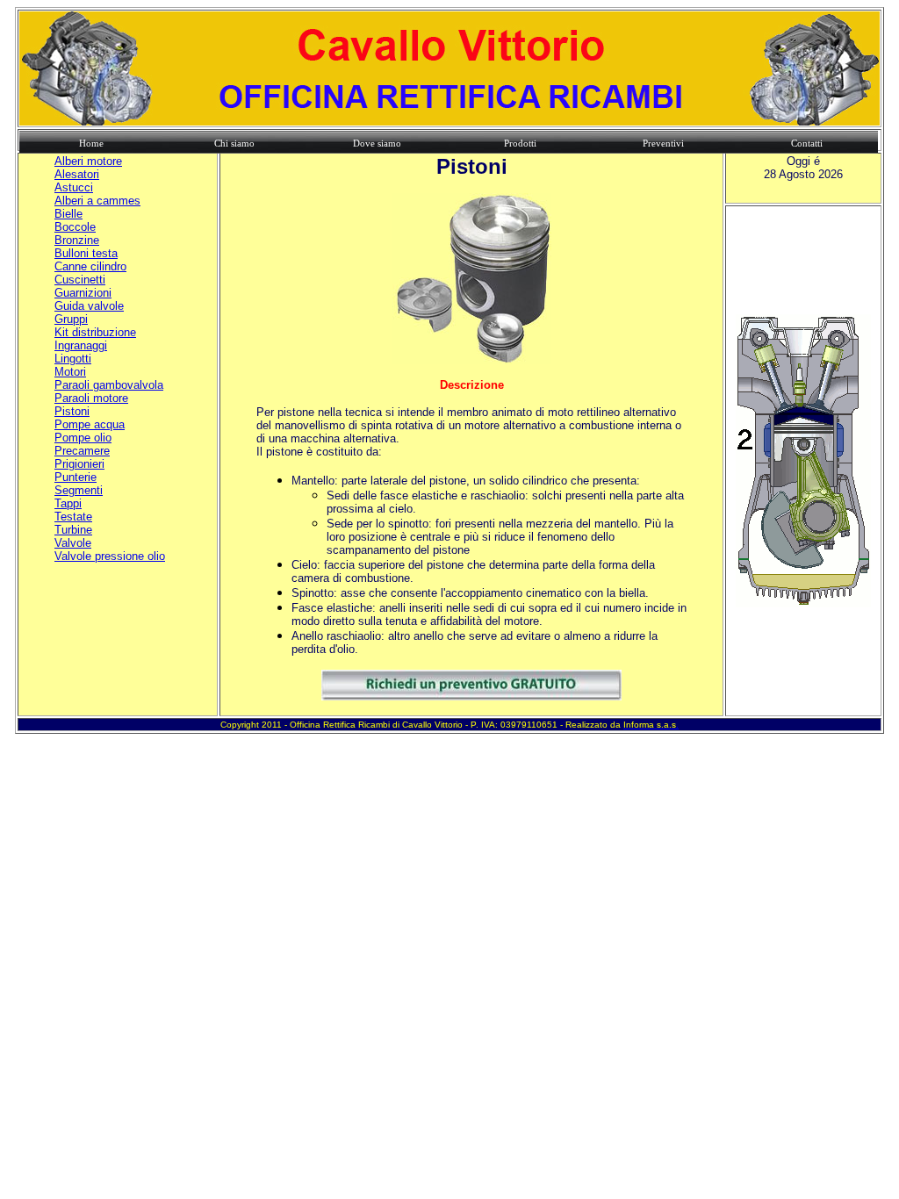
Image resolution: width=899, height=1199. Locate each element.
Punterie (75, 477)
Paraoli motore (91, 398)
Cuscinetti (79, 279)
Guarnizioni (82, 292)
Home (91, 143)
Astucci (73, 187)
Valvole (72, 542)
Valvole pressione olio (109, 556)
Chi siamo (234, 143)
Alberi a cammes (97, 200)
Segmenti (78, 490)
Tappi (68, 503)
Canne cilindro (90, 266)
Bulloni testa (86, 253)
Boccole (75, 226)
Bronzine (76, 240)
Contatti (807, 143)
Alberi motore (88, 161)
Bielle (68, 213)
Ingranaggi (80, 345)
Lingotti (72, 358)
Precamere (82, 450)
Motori (70, 371)
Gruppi (71, 319)
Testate (73, 516)
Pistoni (72, 411)
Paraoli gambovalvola (108, 384)
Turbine (73, 529)
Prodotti (520, 143)
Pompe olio (82, 437)
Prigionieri (79, 463)
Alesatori (76, 174)
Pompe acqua (89, 424)
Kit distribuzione (95, 332)
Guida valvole (89, 305)
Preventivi (663, 143)
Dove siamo (377, 143)
